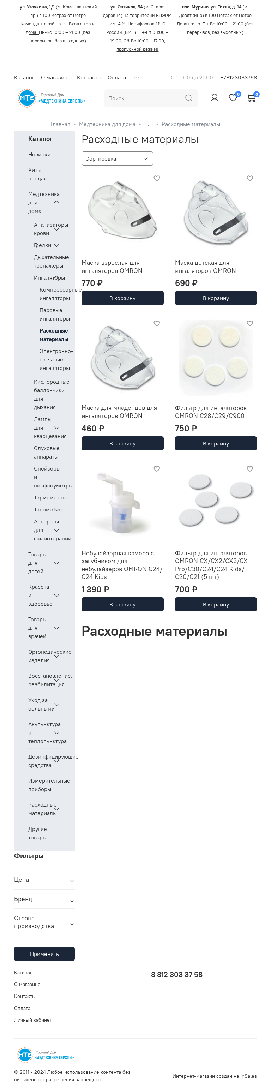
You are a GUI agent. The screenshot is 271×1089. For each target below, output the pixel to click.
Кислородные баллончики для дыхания (47, 394)
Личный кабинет (33, 1020)
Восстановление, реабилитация (38, 680)
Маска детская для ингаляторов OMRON (205, 266)
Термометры (47, 497)
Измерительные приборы (44, 784)
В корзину (122, 297)
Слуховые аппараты (47, 452)
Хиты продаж (38, 174)
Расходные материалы (50, 334)
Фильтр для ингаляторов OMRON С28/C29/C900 (211, 412)
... (148, 124)
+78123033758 (238, 77)
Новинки (39, 154)
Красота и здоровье (38, 595)
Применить (44, 953)
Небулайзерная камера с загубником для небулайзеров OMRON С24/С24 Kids (122, 565)
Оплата (117, 77)
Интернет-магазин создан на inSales (215, 1076)
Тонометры (41, 509)
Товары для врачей (37, 628)
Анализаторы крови (41, 229)
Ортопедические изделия (38, 656)
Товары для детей (37, 563)
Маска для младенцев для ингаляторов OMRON (119, 411)
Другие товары (37, 833)
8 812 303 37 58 (177, 974)
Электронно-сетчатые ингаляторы (50, 359)
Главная (60, 123)
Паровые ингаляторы (50, 314)
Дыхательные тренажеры (47, 261)
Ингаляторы (41, 277)
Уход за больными (38, 704)
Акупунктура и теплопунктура (38, 732)
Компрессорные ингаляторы (50, 293)
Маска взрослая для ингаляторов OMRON (112, 266)
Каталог (24, 77)
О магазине (56, 77)
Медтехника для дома (107, 123)
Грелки (41, 245)
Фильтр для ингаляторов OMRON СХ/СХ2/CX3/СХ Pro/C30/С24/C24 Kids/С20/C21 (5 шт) (211, 565)
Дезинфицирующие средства (38, 760)
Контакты (89, 77)
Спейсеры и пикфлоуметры (47, 477)
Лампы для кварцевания (41, 427)
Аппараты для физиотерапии (41, 530)
